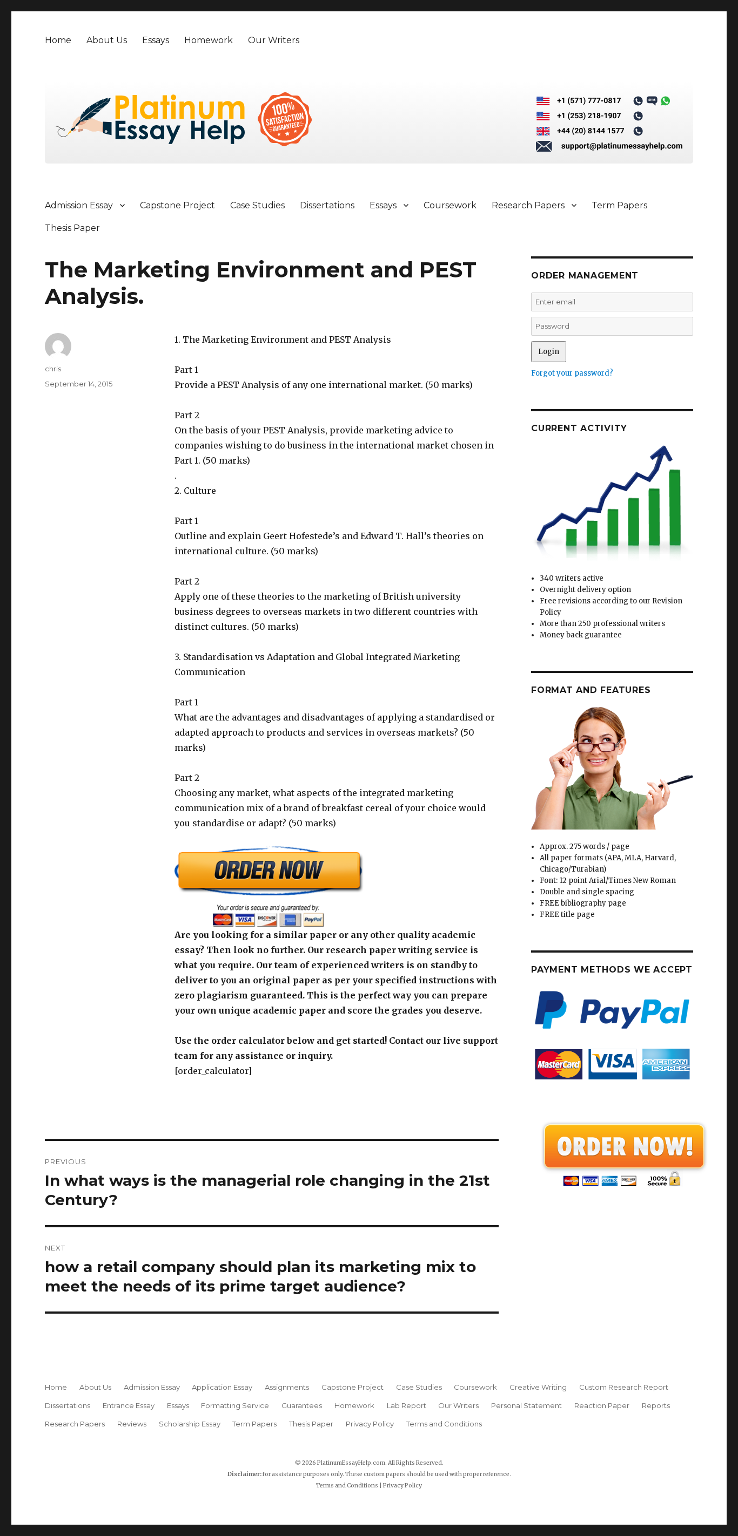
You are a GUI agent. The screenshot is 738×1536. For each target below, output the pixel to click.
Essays (155, 40)
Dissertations (327, 205)
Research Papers (528, 205)
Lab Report (406, 1405)
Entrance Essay (129, 1405)
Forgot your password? (572, 373)
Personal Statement (526, 1405)
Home (58, 40)
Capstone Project (177, 205)
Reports (656, 1405)
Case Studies (257, 205)
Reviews (131, 1423)
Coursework (450, 205)
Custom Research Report (623, 1387)
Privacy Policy (370, 1423)
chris (53, 368)
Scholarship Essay (189, 1423)
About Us (106, 40)
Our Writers (273, 40)
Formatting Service (235, 1405)
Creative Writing (538, 1387)
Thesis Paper (72, 228)
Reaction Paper (601, 1405)
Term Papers (619, 205)
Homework (208, 40)
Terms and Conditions (444, 1423)
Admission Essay (79, 205)
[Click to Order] (337, 886)
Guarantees (301, 1405)
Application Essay (222, 1387)
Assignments (287, 1387)
